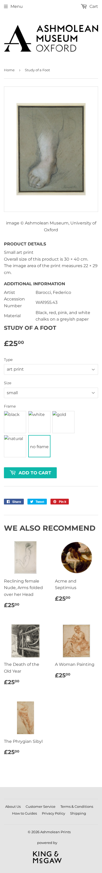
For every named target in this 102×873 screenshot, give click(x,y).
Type (8, 359)
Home (9, 70)
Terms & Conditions (76, 806)
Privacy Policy (53, 813)
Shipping (78, 813)
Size (7, 383)
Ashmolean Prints (55, 832)
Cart (93, 6)
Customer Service (40, 806)
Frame (10, 406)
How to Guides (24, 813)
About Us (13, 806)
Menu (16, 6)
